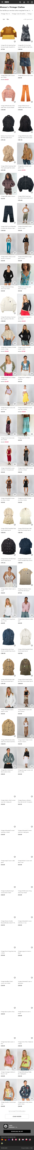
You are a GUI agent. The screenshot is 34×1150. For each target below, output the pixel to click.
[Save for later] (15, 41)
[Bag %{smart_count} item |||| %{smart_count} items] (32, 2)
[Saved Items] (28, 2)
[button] (2, 1140)
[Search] (20, 2)
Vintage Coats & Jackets (18, 14)
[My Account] (24, 2)
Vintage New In (5, 14)
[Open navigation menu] (2, 2)
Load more (17, 1116)
